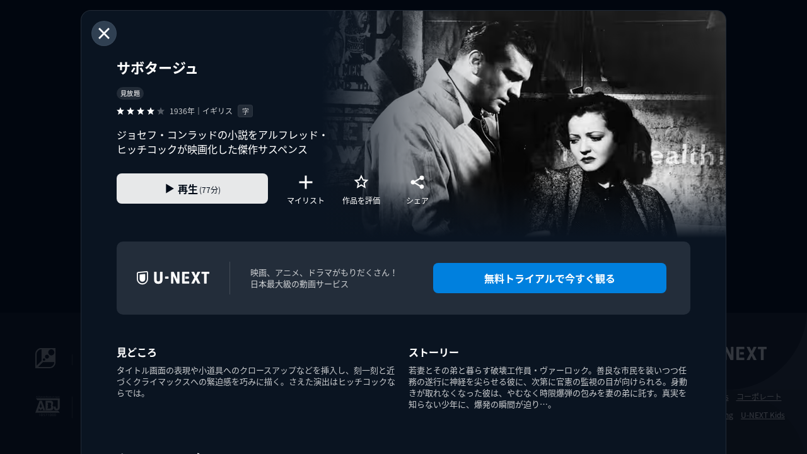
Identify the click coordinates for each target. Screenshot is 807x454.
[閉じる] (104, 33)
